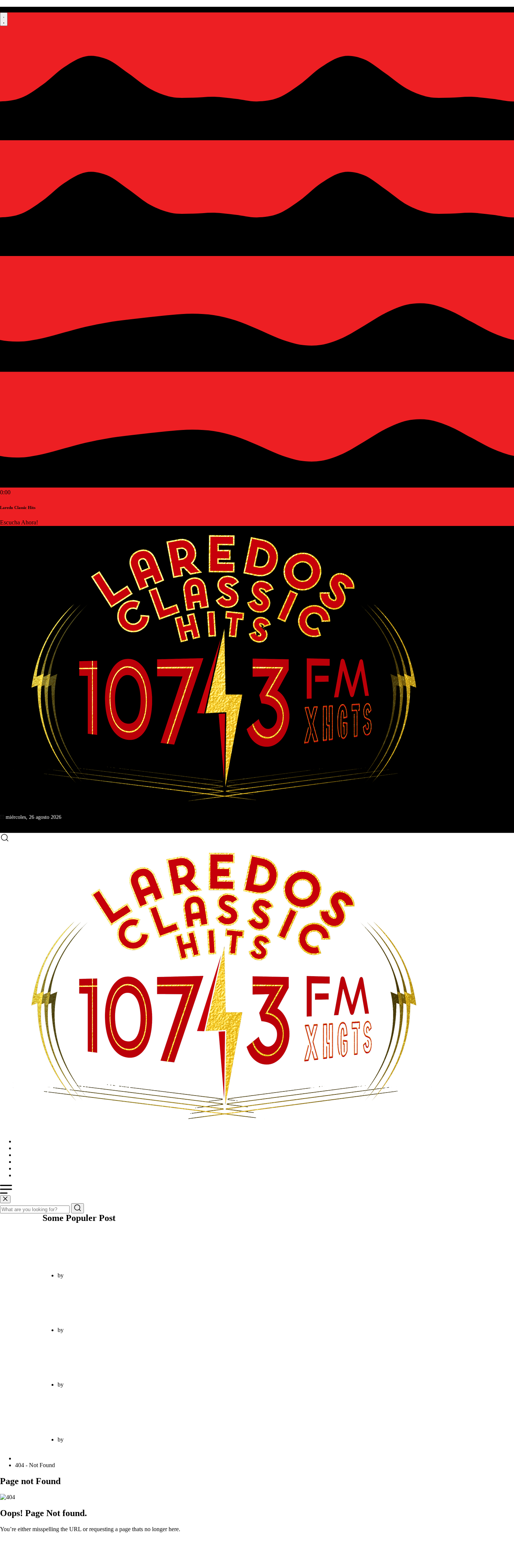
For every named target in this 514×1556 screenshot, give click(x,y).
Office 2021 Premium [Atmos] (88, 1302)
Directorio (27, 1161)
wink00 (74, 1275)
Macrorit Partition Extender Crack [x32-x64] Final (121, 1412)
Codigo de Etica (34, 1175)
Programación (31, 1155)
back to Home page (23, 1542)
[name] (222, 670)
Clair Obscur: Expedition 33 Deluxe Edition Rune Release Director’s (147, 1357)
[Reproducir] (4, 19)
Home (24, 1458)
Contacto (25, 1168)
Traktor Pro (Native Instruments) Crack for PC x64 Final (131, 1248)
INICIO (24, 1141)
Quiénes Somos (33, 1148)
